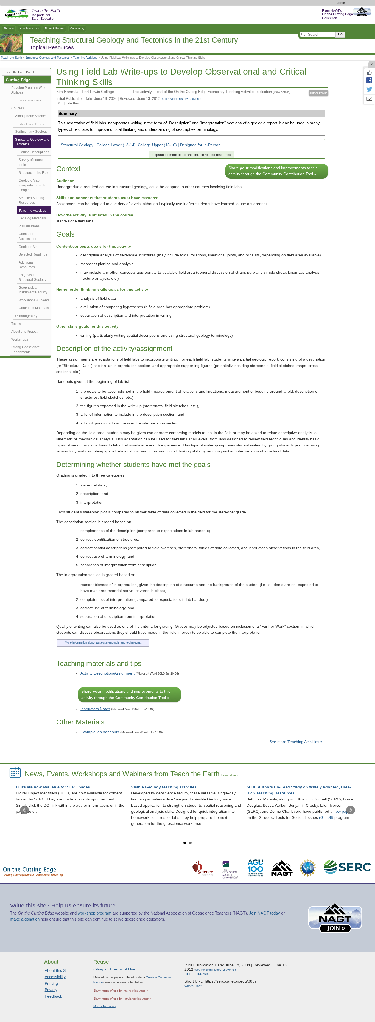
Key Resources (29, 28)
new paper (343, 811)
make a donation (25, 919)
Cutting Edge (18, 80)
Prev (24, 810)
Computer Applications (28, 236)
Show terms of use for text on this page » (120, 990)
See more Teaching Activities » (296, 742)
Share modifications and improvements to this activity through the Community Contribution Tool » (272, 171)
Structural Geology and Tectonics (47, 57)
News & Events (54, 28)
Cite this (72, 103)
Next (350, 810)
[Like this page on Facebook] (369, 72)
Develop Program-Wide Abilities (28, 90)
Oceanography (26, 316)
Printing (51, 983)
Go (340, 34)
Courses (17, 108)
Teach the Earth (11, 57)
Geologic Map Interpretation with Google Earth (32, 185)
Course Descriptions (34, 152)
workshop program (94, 913)
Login (341, 2)
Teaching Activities (85, 57)
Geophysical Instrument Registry (33, 290)
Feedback (53, 996)
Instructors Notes (95, 709)
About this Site (57, 970)
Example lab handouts (99, 732)
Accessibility (55, 977)
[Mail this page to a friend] (369, 99)
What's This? (193, 985)
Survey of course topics (31, 162)
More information (104, 1006)
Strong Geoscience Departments (25, 349)
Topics (16, 324)
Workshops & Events (34, 300)
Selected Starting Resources (31, 200)
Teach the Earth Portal (19, 72)
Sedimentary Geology (31, 132)
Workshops (19, 339)
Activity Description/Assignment (107, 673)
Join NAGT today (264, 913)
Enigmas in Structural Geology (32, 277)
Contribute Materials (34, 308)
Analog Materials (33, 218)
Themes (9, 28)
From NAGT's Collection (337, 14)
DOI (59, 103)
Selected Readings (33, 254)
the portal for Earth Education (46, 15)
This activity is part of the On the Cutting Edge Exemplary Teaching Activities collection (211, 92)
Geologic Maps (30, 247)
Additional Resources (27, 265)
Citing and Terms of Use (114, 969)
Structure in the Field (34, 173)
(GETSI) (326, 818)
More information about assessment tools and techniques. (103, 642)
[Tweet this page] (369, 89)
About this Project (24, 331)
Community (77, 28)
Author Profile (318, 93)
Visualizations (29, 226)
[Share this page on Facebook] (369, 80)
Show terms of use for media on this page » (122, 998)
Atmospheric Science (31, 116)
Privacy (51, 989)
